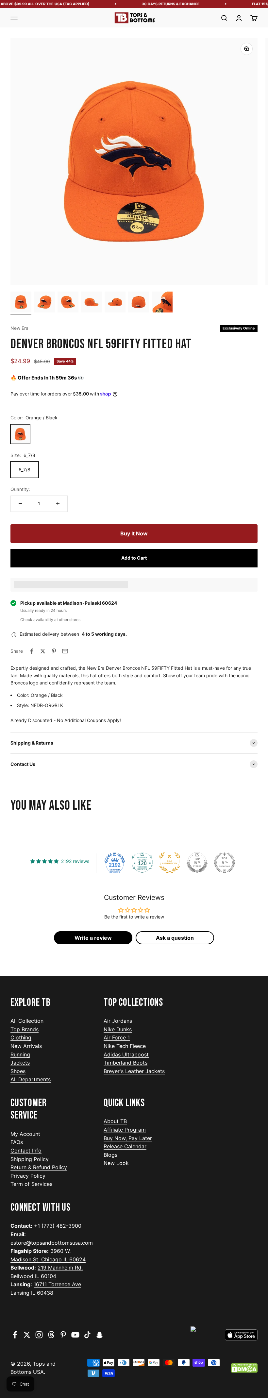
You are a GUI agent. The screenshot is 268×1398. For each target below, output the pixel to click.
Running (20, 1054)
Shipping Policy (29, 1159)
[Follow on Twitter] (27, 1334)
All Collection (26, 1021)
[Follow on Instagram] (39, 1334)
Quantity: (20, 489)
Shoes (17, 1071)
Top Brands (24, 1029)
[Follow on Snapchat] (99, 1334)
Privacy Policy (27, 1175)
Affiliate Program (125, 1129)
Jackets (20, 1062)
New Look (116, 1163)
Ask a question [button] (175, 938)
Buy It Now (134, 533)
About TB (115, 1121)
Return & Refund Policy (38, 1167)
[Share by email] (65, 651)
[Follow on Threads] (51, 1334)
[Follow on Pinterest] (63, 1334)
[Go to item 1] (20, 303)
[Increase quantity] (57, 504)
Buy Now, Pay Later (128, 1138)
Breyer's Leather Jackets (134, 1071)
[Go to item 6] (138, 303)
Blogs (110, 1155)
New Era (19, 328)
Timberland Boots (125, 1062)
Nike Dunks (118, 1029)
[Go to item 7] (162, 303)
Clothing (20, 1037)
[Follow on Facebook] (14, 1334)
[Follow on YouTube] (75, 1334)
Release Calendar (125, 1146)
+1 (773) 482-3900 (57, 1225)
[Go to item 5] (115, 303)
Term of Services (31, 1184)
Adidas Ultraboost (126, 1054)
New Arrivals (26, 1046)
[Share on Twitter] (42, 651)
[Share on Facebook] (31, 651)
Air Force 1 (117, 1037)
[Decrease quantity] (20, 504)
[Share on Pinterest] (53, 651)
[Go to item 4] (91, 303)
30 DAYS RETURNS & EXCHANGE (164, 4)
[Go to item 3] (68, 303)
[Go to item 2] (44, 303)
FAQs (16, 1142)
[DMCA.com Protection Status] (244, 1368)
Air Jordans (118, 1021)
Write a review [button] (93, 938)
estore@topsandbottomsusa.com (51, 1242)
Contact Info (26, 1150)
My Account (25, 1134)
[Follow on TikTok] (87, 1334)
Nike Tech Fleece (125, 1046)
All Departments (30, 1079)
